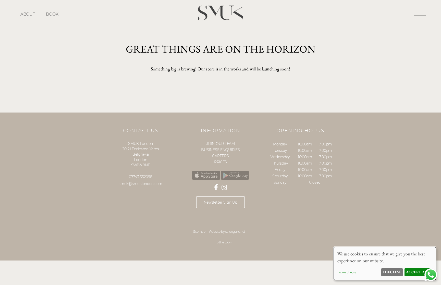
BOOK (52, 14)
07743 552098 (140, 177)
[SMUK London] (206, 175)
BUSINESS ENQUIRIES (220, 149)
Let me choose (346, 272)
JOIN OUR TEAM (220, 143)
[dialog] (385, 263)
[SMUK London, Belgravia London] (220, 19)
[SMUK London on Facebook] (216, 187)
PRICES (220, 162)
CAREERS (220, 156)
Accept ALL (417, 272)
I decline (392, 272)
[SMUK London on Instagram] (224, 187)
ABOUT (27, 14)
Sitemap (199, 231)
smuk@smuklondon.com (140, 183)
